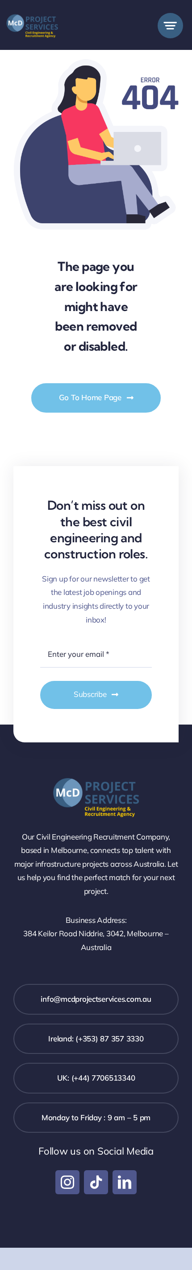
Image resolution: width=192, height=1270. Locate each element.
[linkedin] (125, 1182)
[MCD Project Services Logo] (32, 12)
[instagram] (67, 1182)
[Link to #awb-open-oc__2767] (170, 25)
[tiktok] (96, 1182)
